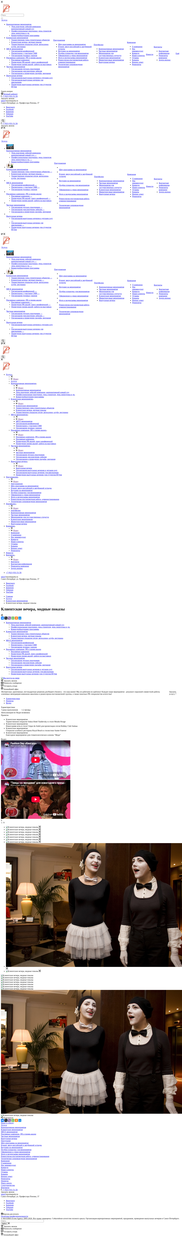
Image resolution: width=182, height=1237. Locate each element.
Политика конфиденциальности (14, 1216)
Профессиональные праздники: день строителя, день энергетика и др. (40, 627)
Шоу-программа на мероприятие (72, 44)
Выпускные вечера (14, 76)
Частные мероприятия (15, 67)
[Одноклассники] (16, 618)
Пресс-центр (6, 1183)
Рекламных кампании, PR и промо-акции (23, 58)
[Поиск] (2, 18)
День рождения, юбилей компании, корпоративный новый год (26, 28)
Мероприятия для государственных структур (110, 54)
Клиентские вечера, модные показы (26, 42)
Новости (149, 54)
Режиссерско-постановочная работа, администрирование (73, 61)
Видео (8, 703)
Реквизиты (136, 64)
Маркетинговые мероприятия (111, 60)
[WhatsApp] (12, 618)
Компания (131, 42)
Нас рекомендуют (137, 50)
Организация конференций (22, 51)
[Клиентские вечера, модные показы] (40, 827)
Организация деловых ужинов (24, 55)
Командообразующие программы (25, 35)
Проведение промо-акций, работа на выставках (31, 64)
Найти (4, 1223)
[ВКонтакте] (2, 618)
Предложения (59, 40)
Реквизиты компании (163, 56)
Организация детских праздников (25, 69)
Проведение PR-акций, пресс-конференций (29, 62)
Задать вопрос (165, 60)
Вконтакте (10, 107)
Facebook (10, 109)
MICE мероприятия (14, 49)
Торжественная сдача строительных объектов (30, 40)
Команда (135, 53)
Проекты (9, 701)
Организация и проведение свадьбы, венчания (31, 73)
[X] (5, 618)
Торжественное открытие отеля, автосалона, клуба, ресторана (37, 638)
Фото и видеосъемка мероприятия (72, 58)
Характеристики (13, 699)
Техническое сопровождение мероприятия (19, 1159)
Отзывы (135, 58)
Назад (15, 379)
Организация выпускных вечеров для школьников (32, 672)
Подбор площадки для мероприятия (73, 53)
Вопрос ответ (137, 62)
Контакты (158, 47)
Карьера (135, 60)
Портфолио (98, 45)
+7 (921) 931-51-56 (10, 96)
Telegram (9, 114)
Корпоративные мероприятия (18, 24)
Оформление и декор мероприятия (72, 55)
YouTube (9, 116)
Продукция (6, 1141)
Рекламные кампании (20, 60)
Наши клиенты (138, 55)
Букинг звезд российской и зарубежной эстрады (21, 1145)
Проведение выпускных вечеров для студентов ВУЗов (34, 674)
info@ (3, 101)
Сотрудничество (8, 1185)
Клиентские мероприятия (17, 38)
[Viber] (9, 618)
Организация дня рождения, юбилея (26, 71)
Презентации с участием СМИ (24, 53)
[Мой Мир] (19, 618)
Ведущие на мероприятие (69, 51)
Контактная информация (164, 52)
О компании (137, 47)
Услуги (4, 20)
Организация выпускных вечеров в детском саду (32, 78)
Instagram (10, 112)
